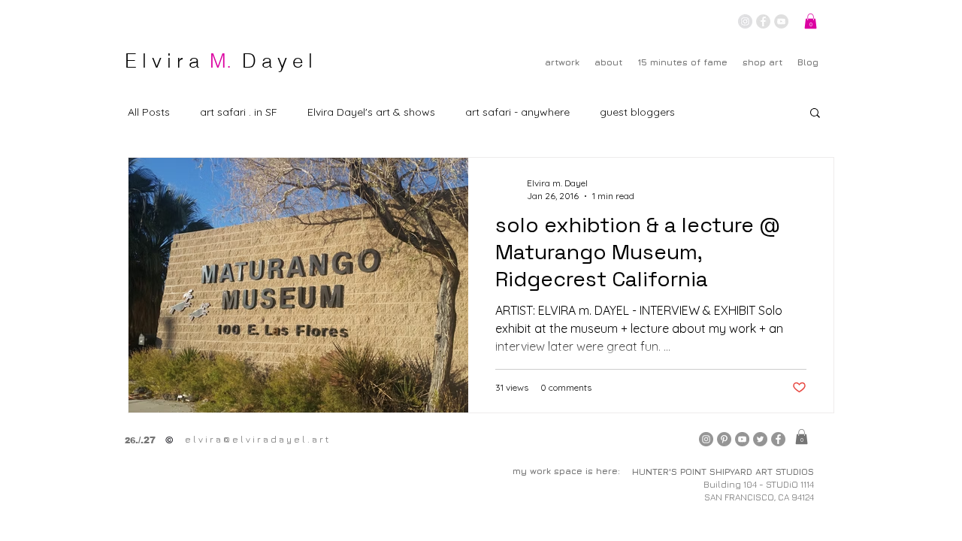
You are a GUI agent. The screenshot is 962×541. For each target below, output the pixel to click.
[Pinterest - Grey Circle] (724, 439)
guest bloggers (637, 112)
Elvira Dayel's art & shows (371, 112)
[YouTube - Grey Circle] (781, 21)
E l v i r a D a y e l (219, 61)
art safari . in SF (238, 112)
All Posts (149, 112)
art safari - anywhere (517, 112)
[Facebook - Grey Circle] (763, 21)
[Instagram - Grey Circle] (745, 21)
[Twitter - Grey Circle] (760, 439)
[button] (810, 21)
